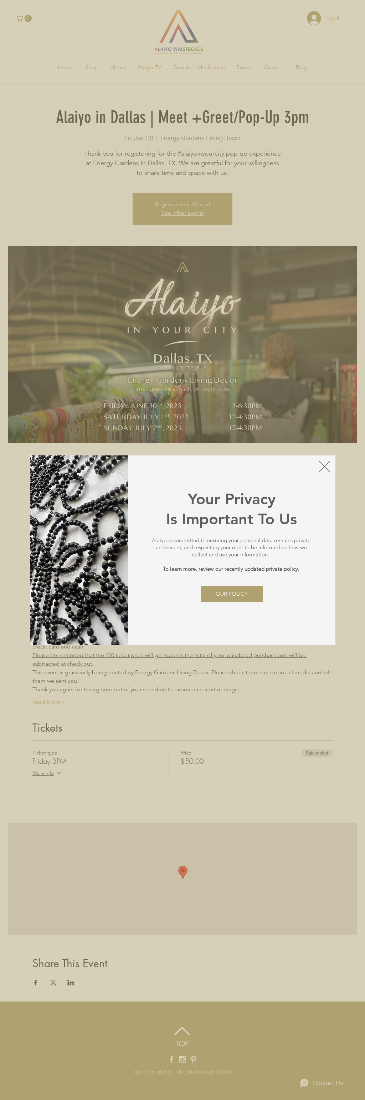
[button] (324, 466)
